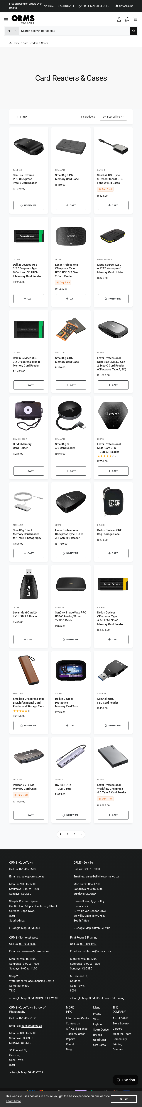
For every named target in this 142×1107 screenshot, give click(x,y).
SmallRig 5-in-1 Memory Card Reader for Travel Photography (27, 534)
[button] (6, 19)
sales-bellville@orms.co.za (102, 876)
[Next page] (81, 834)
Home (16, 43)
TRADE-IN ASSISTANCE (61, 5)
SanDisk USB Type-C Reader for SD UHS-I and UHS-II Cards (110, 179)
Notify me (30, 205)
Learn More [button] (13, 1101)
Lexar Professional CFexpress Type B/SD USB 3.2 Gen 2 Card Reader (67, 270)
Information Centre (77, 1018)
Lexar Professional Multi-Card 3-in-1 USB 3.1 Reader (109, 448)
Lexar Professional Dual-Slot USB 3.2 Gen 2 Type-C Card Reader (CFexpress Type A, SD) (111, 363)
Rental (70, 1044)
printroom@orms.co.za (96, 951)
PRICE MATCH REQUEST (96, 5)
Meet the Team (122, 1034)
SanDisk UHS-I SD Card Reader (107, 700)
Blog (69, 1049)
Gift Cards (99, 1045)
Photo (97, 1014)
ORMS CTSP (35, 1072)
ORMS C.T (34, 928)
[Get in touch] (127, 19)
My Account (126, 5)
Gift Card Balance (76, 1028)
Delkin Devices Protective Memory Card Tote (66, 702)
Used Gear (99, 1039)
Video (96, 1019)
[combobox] (79, 31)
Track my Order (75, 1034)
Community (120, 1039)
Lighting (98, 1024)
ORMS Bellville (101, 928)
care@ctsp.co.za (31, 1025)
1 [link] (60, 834)
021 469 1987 (88, 944)
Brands (97, 1034)
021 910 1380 (92, 869)
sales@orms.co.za (32, 876)
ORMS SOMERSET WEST (43, 998)
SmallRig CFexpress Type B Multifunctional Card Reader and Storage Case (28, 702)
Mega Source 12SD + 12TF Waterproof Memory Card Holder (110, 268)
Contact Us (73, 1023)
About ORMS (120, 1018)
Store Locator (121, 1023)
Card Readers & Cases (35, 43)
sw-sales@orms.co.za (35, 951)
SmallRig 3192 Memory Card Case (67, 177)
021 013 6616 (27, 944)
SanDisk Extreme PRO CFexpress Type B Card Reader (25, 179)
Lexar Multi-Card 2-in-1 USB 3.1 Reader (25, 614)
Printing (117, 1044)
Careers (117, 1028)
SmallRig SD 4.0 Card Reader (65, 446)
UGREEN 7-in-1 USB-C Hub (63, 786)
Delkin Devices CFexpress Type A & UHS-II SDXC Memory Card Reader (110, 618)
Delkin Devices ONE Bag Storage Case (109, 532)
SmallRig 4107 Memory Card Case (67, 360)
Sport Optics (101, 1029)
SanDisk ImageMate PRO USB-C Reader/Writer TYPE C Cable (70, 616)
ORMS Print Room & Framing (106, 998)
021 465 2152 (27, 1018)
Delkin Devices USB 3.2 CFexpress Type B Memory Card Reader (26, 361)
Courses (118, 1049)
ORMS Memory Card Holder (22, 446)
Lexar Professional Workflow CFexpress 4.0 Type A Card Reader (111, 788)
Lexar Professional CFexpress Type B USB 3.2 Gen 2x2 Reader (69, 534)
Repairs (70, 1039)
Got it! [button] (124, 1099)
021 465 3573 (27, 869)
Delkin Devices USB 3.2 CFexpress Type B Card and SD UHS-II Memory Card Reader (27, 270)
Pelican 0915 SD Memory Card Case (25, 786)
